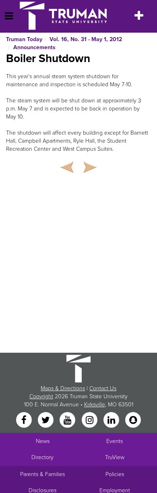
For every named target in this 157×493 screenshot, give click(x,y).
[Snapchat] (133, 420)
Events (114, 441)
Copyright (41, 396)
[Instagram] (90, 420)
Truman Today (24, 39)
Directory (42, 457)
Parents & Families (42, 474)
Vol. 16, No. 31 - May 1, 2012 (86, 39)
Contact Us (102, 388)
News (43, 441)
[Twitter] (46, 420)
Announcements (34, 47)
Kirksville (94, 404)
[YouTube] (68, 420)
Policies (114, 474)
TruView (114, 457)
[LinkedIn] (112, 420)
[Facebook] (24, 420)
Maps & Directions (63, 388)
